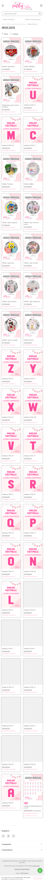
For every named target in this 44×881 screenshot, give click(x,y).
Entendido (37, 878)
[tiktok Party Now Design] (8, 836)
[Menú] (3, 6)
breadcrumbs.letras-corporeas (18, 24)
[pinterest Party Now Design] (13, 836)
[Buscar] (40, 13)
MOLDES (8, 24)
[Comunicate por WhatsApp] (40, 870)
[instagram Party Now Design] (3, 836)
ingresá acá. (36, 866)
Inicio (3, 24)
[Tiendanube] (22, 873)
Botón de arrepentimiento (22, 869)
